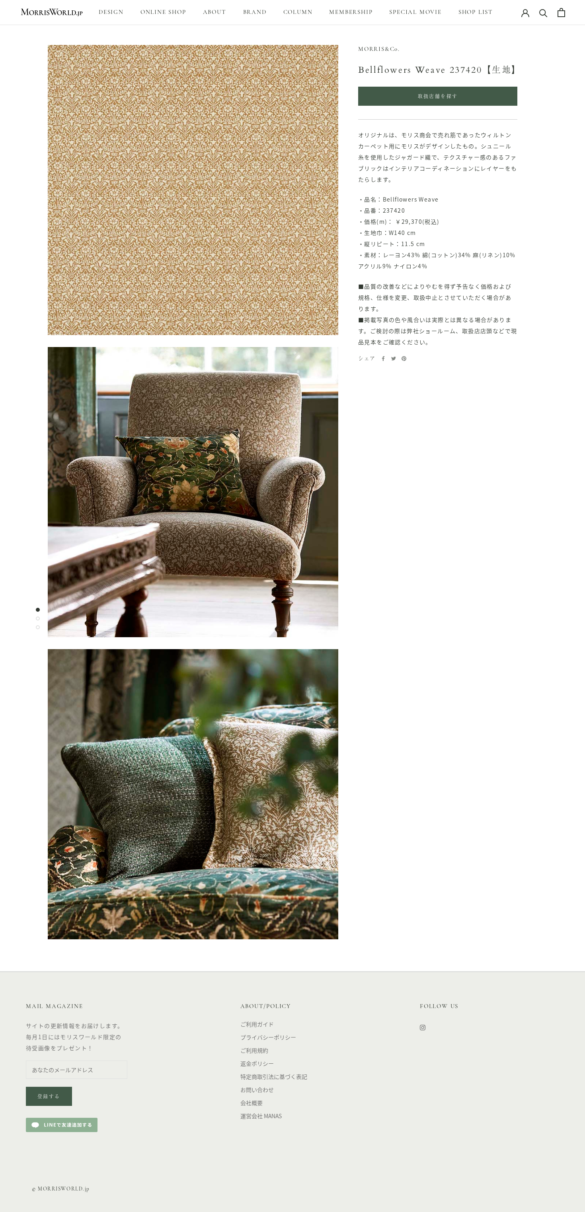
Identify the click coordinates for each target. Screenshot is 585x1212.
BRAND (255, 13)
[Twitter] (393, 358)
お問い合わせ (257, 1090)
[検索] (543, 12)
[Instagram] (422, 1027)
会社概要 (251, 1103)
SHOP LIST (475, 13)
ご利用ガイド (257, 1024)
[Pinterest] (404, 358)
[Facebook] (383, 358)
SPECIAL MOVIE (415, 13)
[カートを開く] (561, 12)
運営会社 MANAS (261, 1116)
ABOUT (214, 13)
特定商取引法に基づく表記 (273, 1076)
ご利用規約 (254, 1050)
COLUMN (298, 13)
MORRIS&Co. (379, 49)
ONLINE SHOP (163, 13)
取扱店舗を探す (438, 97)
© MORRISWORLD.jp (61, 1189)
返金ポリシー (257, 1063)
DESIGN (111, 13)
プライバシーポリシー (268, 1037)
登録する (48, 1097)
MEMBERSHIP (350, 13)
